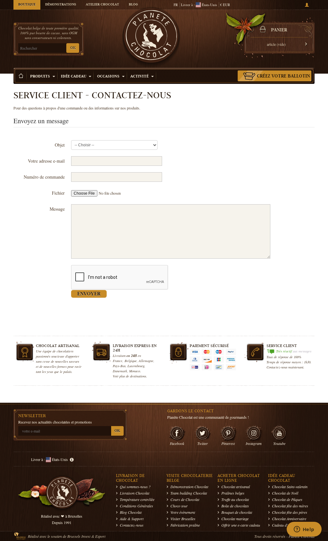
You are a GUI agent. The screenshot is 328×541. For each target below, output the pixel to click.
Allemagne (146, 360)
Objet (60, 145)
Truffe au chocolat (235, 499)
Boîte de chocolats (235, 505)
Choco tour (179, 505)
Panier (279, 30)
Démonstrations (60, 5)
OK (73, 48)
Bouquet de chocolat (236, 512)
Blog (133, 5)
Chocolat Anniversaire (289, 518)
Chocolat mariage (235, 518)
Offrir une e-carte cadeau (240, 525)
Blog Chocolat (131, 512)
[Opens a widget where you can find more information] (304, 530)
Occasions (108, 76)
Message (57, 209)
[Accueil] (21, 76)
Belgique (131, 360)
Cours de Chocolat (184, 499)
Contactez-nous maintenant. (285, 367)
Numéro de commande (44, 177)
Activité (140, 76)
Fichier (58, 193)
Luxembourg (135, 365)
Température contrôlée (137, 499)
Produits (40, 76)
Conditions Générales (136, 505)
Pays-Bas (119, 365)
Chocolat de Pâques (287, 499)
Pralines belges (232, 493)
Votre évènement (182, 512)
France (117, 360)
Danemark (120, 370)
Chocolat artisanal (235, 486)
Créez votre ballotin (283, 76)
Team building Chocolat (188, 493)
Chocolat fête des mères (290, 505)
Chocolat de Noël (285, 493)
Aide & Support (132, 518)
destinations (138, 376)
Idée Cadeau (74, 76)
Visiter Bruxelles (182, 518)
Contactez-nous (132, 525)
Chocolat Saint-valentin (290, 486)
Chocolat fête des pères (289, 512)
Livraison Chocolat (134, 493)
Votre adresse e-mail (46, 161)
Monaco (134, 370)
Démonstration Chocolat (189, 486)
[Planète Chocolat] (151, 37)
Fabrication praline (185, 525)
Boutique (27, 5)
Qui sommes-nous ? (135, 486)
